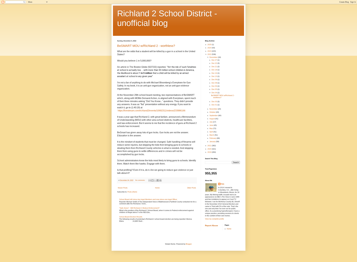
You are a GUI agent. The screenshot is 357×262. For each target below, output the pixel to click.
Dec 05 (214, 89)
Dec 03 (214, 102)
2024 (210, 48)
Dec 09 (214, 80)
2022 (210, 54)
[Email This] (149, 180)
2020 (210, 149)
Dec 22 (214, 63)
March (212, 135)
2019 (210, 152)
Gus (222, 184)
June (211, 125)
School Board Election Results (130, 217)
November (213, 109)
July (211, 122)
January (212, 142)
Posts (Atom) (132, 192)
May (211, 128)
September (213, 116)
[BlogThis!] (152, 180)
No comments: (140, 180)
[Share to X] (155, 180)
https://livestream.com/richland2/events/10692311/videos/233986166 (151, 110)
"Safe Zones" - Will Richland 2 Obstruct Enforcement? (139, 208)
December (213, 57)
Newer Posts (122, 188)
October (212, 112)
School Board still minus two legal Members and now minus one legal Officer (148, 199)
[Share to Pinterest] (160, 180)
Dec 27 (214, 60)
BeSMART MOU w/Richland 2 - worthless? (146, 46)
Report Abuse (211, 225)
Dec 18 (214, 70)
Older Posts (191, 188)
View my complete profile (214, 219)
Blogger (189, 244)
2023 (210, 51)
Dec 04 (214, 93)
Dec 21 (214, 67)
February (213, 138)
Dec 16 (214, 73)
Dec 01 (214, 105)
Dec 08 (214, 83)
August (212, 119)
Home (157, 188)
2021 (210, 146)
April (211, 132)
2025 (210, 45)
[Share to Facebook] (157, 180)
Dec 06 (214, 86)
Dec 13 (214, 76)
